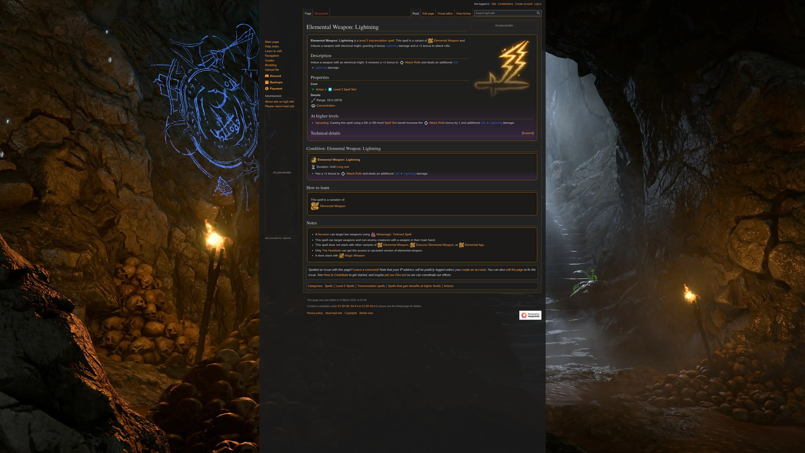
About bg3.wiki (333, 313)
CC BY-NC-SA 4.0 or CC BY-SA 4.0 (357, 306)
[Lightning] (313, 67)
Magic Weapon (355, 255)
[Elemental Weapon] (430, 40)
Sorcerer (323, 234)
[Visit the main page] (281, 21)
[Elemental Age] (461, 245)
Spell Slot (390, 122)
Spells (329, 286)
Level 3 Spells (345, 286)
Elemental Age (474, 245)
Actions (448, 286)
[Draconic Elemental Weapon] (412, 245)
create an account (473, 269)
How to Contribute (336, 275)
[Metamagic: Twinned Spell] (373, 234)
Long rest (342, 166)
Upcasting (321, 122)
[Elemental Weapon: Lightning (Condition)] (314, 159)
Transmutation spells (371, 286)
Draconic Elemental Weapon (435, 245)
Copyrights (351, 313)
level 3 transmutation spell (377, 40)
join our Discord (395, 275)
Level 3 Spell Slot (344, 89)
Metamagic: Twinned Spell (394, 234)
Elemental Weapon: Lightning (339, 159)
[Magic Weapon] (341, 255)
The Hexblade (331, 250)
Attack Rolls (413, 62)
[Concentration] (313, 105)
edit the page (514, 269)
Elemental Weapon (446, 40)
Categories (315, 286)
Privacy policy (315, 313)
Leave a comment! (366, 269)
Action (320, 89)
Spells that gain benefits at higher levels (414, 286)
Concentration (326, 105)
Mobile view (366, 313)
